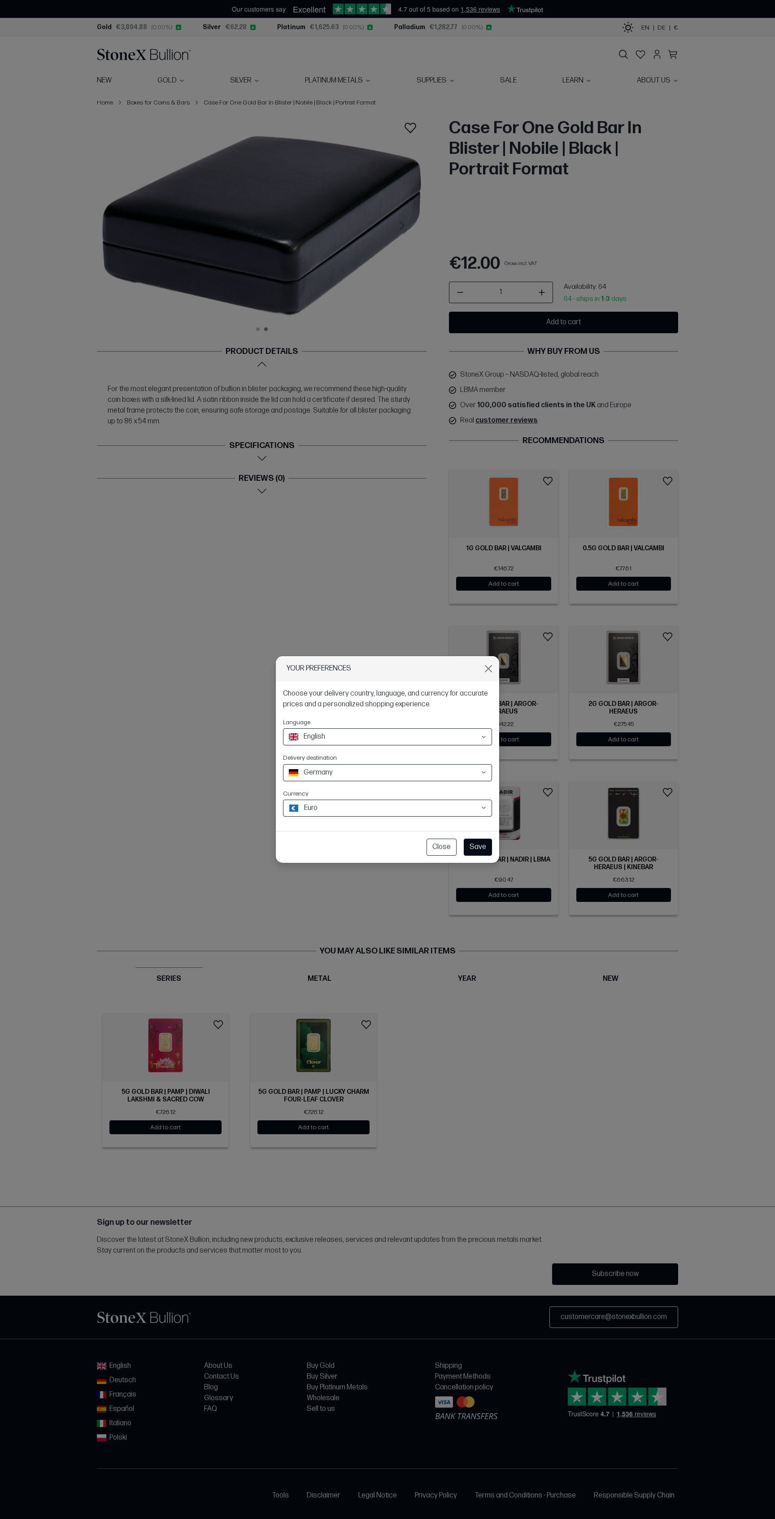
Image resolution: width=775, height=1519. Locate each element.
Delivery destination (310, 758)
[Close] (488, 669)
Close (441, 847)
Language (296, 722)
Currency (296, 793)
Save (478, 847)
